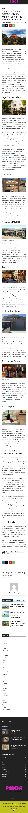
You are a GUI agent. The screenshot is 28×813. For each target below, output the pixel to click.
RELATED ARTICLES (7, 600)
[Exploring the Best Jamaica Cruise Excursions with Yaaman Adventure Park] (5, 623)
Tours (3, 553)
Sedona (22, 551)
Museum (4, 683)
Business (4, 643)
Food (3, 662)
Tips (3, 705)
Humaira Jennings (6, 22)
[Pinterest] (10, 25)
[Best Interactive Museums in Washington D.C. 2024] (5, 739)
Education (5, 655)
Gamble (4, 665)
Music (4, 686)
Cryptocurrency (6, 653)
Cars (3, 646)
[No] (26, 807)
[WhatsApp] (13, 25)
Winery (7, 553)
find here (14, 88)
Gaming (4, 667)
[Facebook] (3, 25)
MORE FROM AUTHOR (19, 600)
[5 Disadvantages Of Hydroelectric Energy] (5, 732)
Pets (3, 690)
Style (3, 700)
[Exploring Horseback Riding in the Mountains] (5, 606)
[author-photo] (14, 590)
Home (3, 6)
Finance (4, 660)
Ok (14, 810)
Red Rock (17, 551)
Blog (3, 641)
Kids (3, 676)
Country (7, 551)
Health (4, 669)
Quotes (4, 693)
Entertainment (6, 657)
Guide (12, 551)
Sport (3, 698)
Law (3, 679)
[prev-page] (3, 631)
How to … (4, 674)
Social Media (5, 695)
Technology (5, 702)
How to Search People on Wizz (20, 573)
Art (3, 639)
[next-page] (5, 631)
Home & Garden (6, 672)
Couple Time (5, 650)
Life (3, 681)
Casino (4, 648)
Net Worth (5, 688)
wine (7, 395)
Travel (7, 6)
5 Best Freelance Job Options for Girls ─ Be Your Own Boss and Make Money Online (7, 574)
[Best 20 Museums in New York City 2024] (5, 747)
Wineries (4, 458)
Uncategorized (6, 709)
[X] (6, 25)
